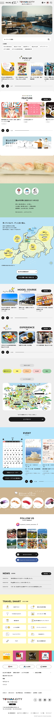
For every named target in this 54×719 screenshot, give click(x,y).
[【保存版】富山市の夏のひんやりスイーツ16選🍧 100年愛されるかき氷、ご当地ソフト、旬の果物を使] (42, 544)
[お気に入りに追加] (21, 118)
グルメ (27, 371)
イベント (5, 684)
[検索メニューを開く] (51, 2)
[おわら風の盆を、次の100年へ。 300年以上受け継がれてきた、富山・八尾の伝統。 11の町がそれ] (11, 533)
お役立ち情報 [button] (38, 672)
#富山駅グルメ (26, 46)
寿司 (19, 193)
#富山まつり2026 (17, 46)
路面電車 (35, 193)
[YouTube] (49, 700)
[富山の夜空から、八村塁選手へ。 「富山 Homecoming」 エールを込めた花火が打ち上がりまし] (22, 533)
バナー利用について (35, 713)
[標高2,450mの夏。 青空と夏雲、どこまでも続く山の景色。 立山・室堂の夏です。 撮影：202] (11, 544)
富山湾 (21, 386)
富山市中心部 (39, 393)
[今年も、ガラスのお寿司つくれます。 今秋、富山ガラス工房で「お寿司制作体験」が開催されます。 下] (22, 544)
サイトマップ (48, 713)
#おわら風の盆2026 (8, 46)
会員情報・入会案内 (37, 692)
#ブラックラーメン (44, 46)
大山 (38, 403)
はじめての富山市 (7, 672)
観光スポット (7, 371)
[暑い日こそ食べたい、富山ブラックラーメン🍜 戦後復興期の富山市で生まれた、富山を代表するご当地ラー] (32, 544)
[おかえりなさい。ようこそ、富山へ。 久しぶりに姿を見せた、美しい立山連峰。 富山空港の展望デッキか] (42, 533)
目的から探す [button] (16, 672)
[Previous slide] (2, 86)
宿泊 (47, 371)
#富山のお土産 (35, 46)
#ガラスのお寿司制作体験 (17, 49)
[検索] (48, 39)
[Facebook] (45, 700)
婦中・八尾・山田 (17, 404)
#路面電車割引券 (28, 49)
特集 (4, 678)
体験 (17, 371)
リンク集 (42, 713)
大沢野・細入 (26, 401)
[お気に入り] (47, 2)
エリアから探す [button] (25, 672)
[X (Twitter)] (35, 700)
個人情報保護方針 (11, 713)
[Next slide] (7, 86)
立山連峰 (27, 193)
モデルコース (6, 681)
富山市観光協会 (19, 692)
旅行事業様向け (27, 692)
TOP (12, 704)
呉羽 (14, 396)
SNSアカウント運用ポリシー (23, 713)
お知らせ (5, 692)
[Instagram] (40, 700)
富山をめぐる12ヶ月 (7, 675)
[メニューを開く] (2, 3)
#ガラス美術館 (7, 49)
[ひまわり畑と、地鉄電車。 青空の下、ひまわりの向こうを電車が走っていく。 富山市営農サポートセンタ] (32, 533)
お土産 (37, 371)
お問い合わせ (11, 692)
